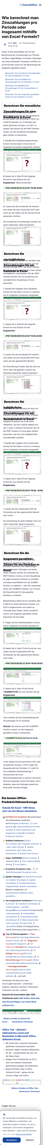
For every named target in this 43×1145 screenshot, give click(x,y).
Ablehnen (30, 1140)
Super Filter (27, 923)
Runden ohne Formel (28, 853)
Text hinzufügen (23, 937)
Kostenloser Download (22, 1022)
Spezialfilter (11, 926)
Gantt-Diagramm (19, 944)
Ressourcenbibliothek (23, 910)
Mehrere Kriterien (29, 858)
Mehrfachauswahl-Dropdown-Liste (21, 872)
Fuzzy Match (20, 864)
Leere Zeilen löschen (15, 847)
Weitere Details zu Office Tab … (25, 1088)
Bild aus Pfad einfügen (23, 957)
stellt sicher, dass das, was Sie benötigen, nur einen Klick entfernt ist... (21, 1002)
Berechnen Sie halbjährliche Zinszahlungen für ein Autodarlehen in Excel (21, 88)
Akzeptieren (11, 1140)
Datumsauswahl (13, 913)
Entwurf (11, 904)
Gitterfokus (37, 900)
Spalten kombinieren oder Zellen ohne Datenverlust (20, 850)
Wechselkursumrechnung (26, 963)
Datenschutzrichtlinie (24, 1134)
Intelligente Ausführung (19, 823)
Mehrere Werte (12, 861)
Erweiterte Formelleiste (28, 904)
